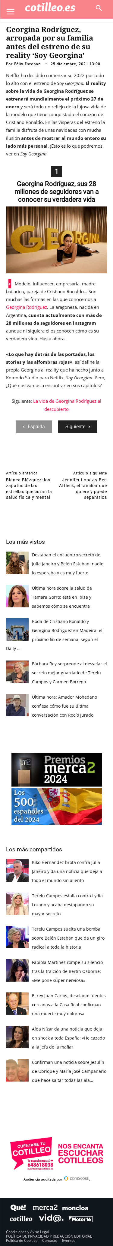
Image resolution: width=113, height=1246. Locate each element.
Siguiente (75, 426)
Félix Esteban (27, 64)
